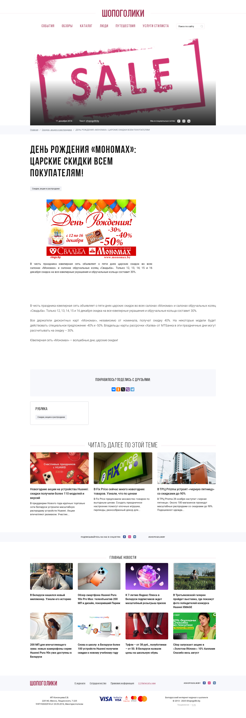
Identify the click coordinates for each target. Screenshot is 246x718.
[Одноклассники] (118, 389)
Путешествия (125, 26)
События (48, 26)
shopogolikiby (92, 121)
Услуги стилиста (156, 26)
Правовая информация (122, 683)
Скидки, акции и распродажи (57, 130)
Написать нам (148, 683)
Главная (34, 130)
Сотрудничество (98, 683)
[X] (123, 389)
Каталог (86, 26)
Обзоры (67, 26)
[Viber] (128, 389)
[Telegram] (132, 389)
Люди (104, 26)
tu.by (194, 705)
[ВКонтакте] (114, 389)
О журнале (79, 683)
